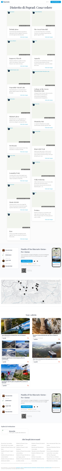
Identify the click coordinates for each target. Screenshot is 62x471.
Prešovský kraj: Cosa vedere (7, 445)
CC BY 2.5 (52, 54)
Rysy (10, 231)
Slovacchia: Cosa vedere (6, 443)
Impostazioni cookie (48, 467)
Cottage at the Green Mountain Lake (41, 90)
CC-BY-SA (27, 25)
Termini (22, 467)
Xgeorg (49, 54)
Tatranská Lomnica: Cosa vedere (54, 458)
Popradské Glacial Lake (17, 87)
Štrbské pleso (13, 29)
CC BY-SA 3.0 (27, 83)
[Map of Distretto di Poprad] (31, 292)
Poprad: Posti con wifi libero (53, 456)
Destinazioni (18, 467)
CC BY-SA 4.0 (52, 85)
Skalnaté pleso (14, 116)
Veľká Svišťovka (39, 180)
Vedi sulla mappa (24, 37)
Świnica (36, 210)
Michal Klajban (21, 83)
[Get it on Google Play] (37, 261)
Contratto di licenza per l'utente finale (30, 467)
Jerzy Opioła (47, 117)
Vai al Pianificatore (56, 1)
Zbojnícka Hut (39, 121)
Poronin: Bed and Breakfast (52, 451)
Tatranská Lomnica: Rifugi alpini (38, 451)
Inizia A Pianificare (26, 261)
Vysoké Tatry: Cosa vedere (52, 453)
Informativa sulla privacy (40, 467)
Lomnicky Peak (14, 173)
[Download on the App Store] (34, 261)
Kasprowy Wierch (15, 58)
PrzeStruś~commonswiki (46, 206)
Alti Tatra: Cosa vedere (36, 456)
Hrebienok (13, 146)
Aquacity (37, 58)
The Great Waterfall (41, 29)
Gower (48, 145)
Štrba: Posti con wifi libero (52, 460)
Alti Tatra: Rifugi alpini (51, 455)
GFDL (28, 227)
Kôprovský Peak (39, 149)
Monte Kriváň (14, 202)
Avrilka (23, 169)
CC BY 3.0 (27, 112)
